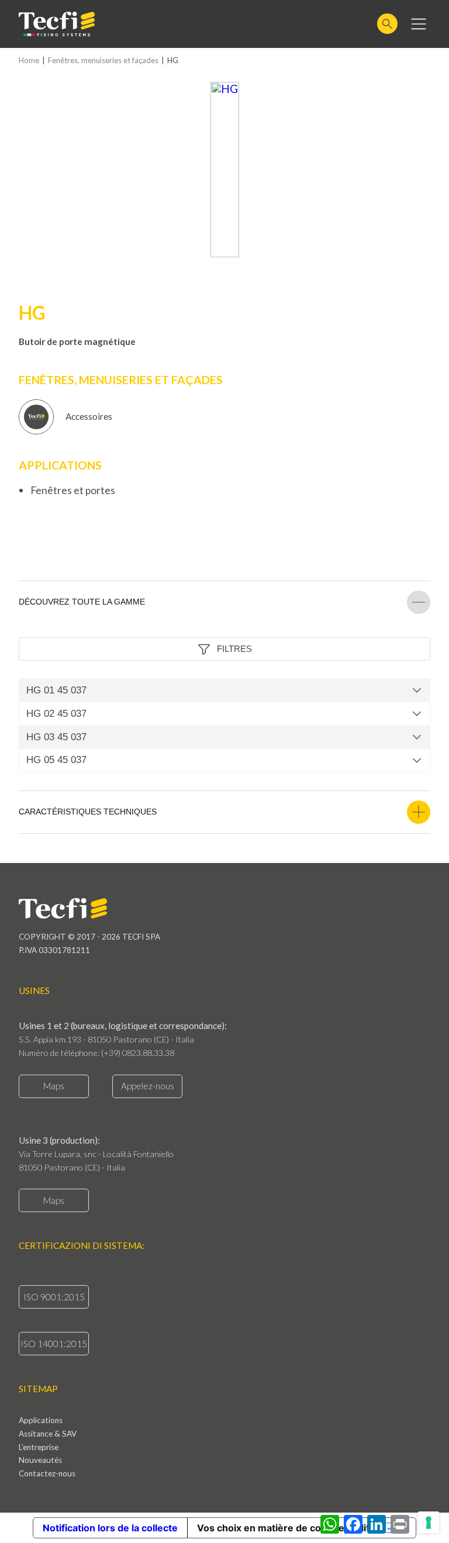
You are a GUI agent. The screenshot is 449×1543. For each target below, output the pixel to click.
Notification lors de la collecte (110, 1528)
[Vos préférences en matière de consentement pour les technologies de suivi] (428, 1522)
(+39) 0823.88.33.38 (137, 1053)
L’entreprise (38, 1448)
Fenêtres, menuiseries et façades (103, 60)
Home (29, 60)
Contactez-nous (47, 1474)
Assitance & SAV (48, 1434)
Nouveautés (40, 1460)
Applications (41, 1421)
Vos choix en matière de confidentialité (286, 1528)
